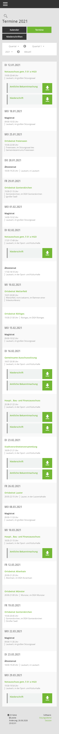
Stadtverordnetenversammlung (21, 446)
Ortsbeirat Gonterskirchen (18, 187)
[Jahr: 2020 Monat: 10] (24, 46)
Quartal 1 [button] (37, 46)
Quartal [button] (13, 46)
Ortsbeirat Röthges (14, 313)
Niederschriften (14, 36)
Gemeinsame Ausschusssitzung (21, 357)
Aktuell (27, 51)
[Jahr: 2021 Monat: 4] (18, 52)
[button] (47, 88)
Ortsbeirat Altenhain (15, 571)
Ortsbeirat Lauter (14, 492)
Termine (39, 29)
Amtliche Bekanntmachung (24, 86)
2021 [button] (8, 51)
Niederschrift (16, 98)
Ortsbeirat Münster (15, 591)
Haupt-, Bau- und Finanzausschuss (22, 400)
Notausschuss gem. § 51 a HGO (21, 71)
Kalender (14, 29)
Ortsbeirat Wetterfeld (16, 291)
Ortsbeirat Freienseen (16, 141)
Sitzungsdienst (45, 719)
